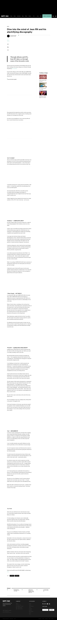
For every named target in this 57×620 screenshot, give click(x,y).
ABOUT (17, 603)
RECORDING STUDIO (19, 606)
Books (30, 16)
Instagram (46, 618)
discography (14, 68)
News (11, 16)
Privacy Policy (11, 618)
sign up (51, 609)
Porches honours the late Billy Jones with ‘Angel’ (16, 590)
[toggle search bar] (53, 16)
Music (15, 16)
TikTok (49, 618)
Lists (38, 16)
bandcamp (12, 575)
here (8, 571)
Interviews (18, 16)
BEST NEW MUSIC (19, 607)
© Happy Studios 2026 (6, 618)
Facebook (40, 618)
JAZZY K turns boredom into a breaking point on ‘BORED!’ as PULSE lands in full (31, 591)
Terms (15, 618)
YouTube (43, 618)
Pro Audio (34, 18)
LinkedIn (52, 618)
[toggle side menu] (55, 16)
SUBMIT (47, 16)
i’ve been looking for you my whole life (45, 590)
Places (26, 16)
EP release (17, 575)
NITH (41, 16)
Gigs (23, 16)
